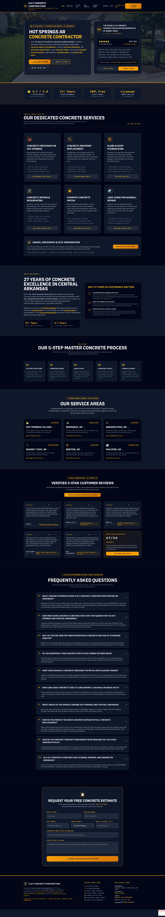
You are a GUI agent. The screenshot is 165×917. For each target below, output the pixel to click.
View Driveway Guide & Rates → (42, 176)
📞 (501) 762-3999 (119, 6)
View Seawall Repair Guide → (123, 228)
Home (63, 6)
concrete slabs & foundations (43, 47)
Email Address (51, 821)
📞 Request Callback (133, 6)
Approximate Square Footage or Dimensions (60, 831)
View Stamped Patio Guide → (82, 228)
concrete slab (37, 310)
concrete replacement (48, 313)
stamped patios (40, 893)
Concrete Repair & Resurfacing (38, 199)
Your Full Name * (52, 812)
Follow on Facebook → (128, 902)
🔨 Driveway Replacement (92, 888)
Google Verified (53, 504)
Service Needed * (76, 821)
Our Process (86, 6)
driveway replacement (40, 50)
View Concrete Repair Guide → (42, 228)
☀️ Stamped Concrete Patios (93, 895)
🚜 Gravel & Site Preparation (93, 900)
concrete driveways (71, 47)
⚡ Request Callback (128, 68)
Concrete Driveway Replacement (79, 147)
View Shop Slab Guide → (122, 176)
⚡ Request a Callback (61, 61)
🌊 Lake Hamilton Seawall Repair (94, 897)
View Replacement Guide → (82, 176)
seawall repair (63, 52)
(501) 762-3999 (119, 893)
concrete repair (62, 50)
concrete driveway (49, 308)
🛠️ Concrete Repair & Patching (94, 893)
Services (70, 6)
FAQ (111, 6)
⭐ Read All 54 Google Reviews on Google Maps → (82, 495)
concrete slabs (39, 892)
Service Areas (95, 6)
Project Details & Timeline (55, 840)
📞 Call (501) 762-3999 (39, 62)
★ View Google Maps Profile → (122, 553)
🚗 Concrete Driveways (91, 886)
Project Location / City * (104, 821)
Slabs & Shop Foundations (115, 147)
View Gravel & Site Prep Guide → (125, 246)
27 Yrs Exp (78, 6)
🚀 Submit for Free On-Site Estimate (82, 859)
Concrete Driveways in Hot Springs (41, 147)
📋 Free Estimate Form (39, 68)
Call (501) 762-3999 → (134, 123)
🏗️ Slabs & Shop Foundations (93, 890)
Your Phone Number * (90, 812)
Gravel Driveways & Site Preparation (56, 242)
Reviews (105, 6)
